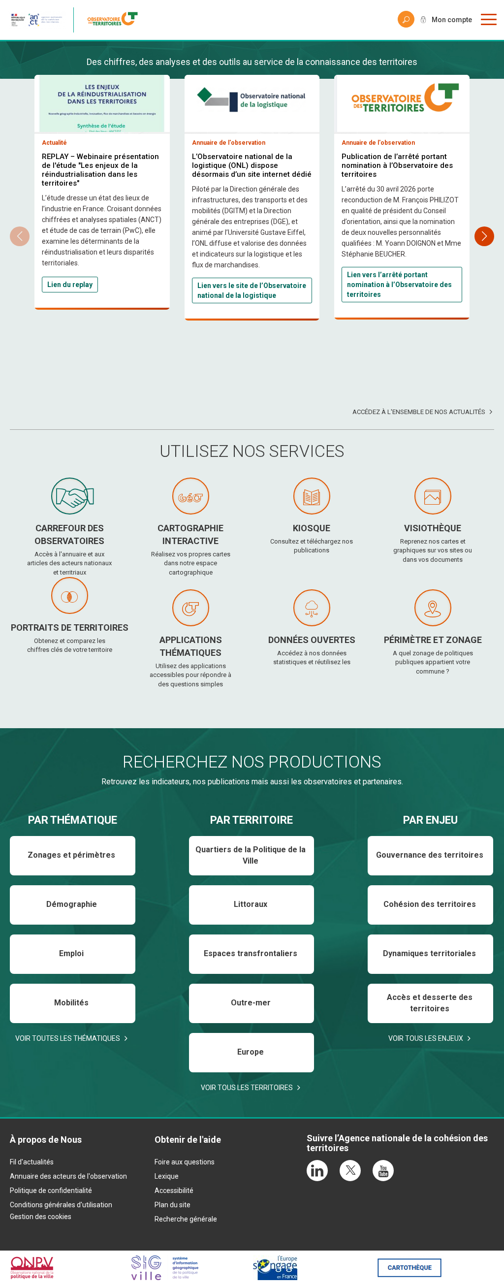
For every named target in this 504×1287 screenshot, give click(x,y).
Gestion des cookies (40, 1217)
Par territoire (251, 820)
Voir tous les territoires (247, 1088)
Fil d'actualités (32, 1162)
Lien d (57, 285)
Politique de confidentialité (51, 1190)
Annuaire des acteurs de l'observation (68, 1176)
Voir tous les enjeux (425, 1038)
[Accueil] (115, 19)
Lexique (167, 1176)
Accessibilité (174, 1190)
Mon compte (452, 20)
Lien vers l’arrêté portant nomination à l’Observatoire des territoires (399, 284)
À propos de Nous (46, 1139)
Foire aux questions (185, 1162)
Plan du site (172, 1205)
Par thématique (72, 820)
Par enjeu (430, 820)
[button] (484, 236)
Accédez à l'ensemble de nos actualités (418, 412)
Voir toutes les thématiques (67, 1038)
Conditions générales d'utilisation (61, 1205)
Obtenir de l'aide (188, 1139)
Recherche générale (186, 1219)
